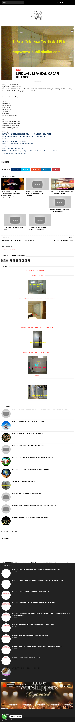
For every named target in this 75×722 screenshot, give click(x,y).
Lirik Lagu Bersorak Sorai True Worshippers (16, 139)
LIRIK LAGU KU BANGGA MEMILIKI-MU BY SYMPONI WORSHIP (34, 193)
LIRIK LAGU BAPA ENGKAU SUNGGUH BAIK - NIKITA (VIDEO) (30, 635)
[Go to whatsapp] (4, 716)
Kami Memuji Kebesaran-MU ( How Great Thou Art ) (26, 134)
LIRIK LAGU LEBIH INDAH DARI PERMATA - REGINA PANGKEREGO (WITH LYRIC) (36, 569)
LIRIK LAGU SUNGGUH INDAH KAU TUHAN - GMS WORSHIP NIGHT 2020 (33, 602)
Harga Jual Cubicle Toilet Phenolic (37, 327)
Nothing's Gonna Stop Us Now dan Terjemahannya (18, 143)
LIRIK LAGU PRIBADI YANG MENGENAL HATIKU (26, 657)
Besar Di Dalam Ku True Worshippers (14, 141)
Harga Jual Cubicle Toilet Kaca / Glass (37, 298)
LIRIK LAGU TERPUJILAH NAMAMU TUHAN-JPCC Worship (29, 433)
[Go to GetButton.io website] (4, 720)
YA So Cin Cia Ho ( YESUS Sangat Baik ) (14, 153)
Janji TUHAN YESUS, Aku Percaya (12, 148)
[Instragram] (57, 2)
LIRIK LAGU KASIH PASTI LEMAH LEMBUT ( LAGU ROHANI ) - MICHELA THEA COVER (37, 646)
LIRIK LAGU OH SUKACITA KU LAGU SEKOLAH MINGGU (28, 422)
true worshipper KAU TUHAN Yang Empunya (23, 136)
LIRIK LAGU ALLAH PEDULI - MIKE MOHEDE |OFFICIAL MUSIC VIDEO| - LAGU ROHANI (37, 580)
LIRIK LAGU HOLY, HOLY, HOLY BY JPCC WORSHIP (26, 493)
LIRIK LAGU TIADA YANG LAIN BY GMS (14, 228)
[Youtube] (60, 2)
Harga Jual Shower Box (37, 271)
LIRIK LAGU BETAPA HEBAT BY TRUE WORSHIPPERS (59, 210)
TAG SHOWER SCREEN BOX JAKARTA (23, 481)
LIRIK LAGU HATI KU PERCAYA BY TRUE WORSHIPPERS (62, 192)
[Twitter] (62, 2)
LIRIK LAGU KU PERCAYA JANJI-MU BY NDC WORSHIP (28, 445)
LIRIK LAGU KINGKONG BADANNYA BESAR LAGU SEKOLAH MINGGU (32, 457)
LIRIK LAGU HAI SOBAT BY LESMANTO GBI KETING (37, 228)
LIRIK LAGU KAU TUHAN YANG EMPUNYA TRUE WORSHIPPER (30, 469)
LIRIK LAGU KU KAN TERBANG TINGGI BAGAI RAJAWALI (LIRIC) (31, 591)
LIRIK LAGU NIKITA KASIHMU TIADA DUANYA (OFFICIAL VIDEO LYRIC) (33, 624)
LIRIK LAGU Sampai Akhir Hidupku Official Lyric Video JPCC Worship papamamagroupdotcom (10, 194)
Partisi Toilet (37, 275)
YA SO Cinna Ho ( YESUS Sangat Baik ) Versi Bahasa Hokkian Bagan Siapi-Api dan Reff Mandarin (31, 151)
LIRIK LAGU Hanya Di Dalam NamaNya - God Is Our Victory (30, 517)
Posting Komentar (9, 250)
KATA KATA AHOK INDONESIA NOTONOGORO (26, 668)
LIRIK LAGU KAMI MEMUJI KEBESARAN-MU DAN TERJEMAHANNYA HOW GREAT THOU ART (39, 410)
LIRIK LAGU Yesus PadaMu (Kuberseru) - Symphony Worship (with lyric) (34, 505)
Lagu (18, 69)
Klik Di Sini (37, 375)
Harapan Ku (6, 146)
